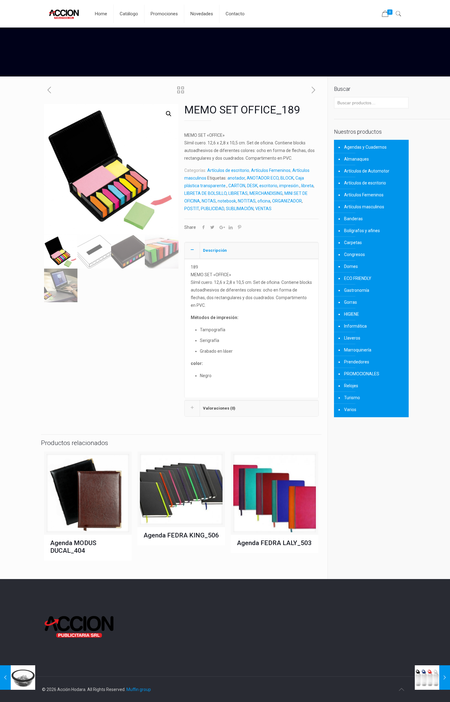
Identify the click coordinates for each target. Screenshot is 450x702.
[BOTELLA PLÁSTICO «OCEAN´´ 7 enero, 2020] (432, 677)
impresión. (289, 185)
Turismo (352, 397)
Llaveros (352, 338)
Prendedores (356, 361)
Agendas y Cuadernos (365, 147)
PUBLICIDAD (212, 208)
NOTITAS (247, 201)
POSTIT (191, 208)
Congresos (354, 254)
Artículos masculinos (364, 206)
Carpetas (353, 242)
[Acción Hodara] (64, 14)
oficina (263, 201)
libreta (307, 185)
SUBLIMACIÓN (239, 208)
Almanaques (356, 159)
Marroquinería (357, 349)
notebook (227, 201)
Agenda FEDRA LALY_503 (274, 543)
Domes (351, 266)
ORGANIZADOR (287, 201)
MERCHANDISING (266, 193)
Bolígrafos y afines (362, 230)
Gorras (350, 302)
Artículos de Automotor (366, 171)
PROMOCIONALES (361, 373)
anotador (236, 178)
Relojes (351, 385)
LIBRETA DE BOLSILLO (205, 193)
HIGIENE (351, 314)
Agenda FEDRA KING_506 (181, 535)
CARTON (236, 185)
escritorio (268, 185)
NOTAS (209, 201)
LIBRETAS (238, 193)
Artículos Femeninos (271, 170)
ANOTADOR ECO (263, 178)
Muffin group (138, 689)
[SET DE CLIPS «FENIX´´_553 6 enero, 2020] (17, 677)
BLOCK (287, 178)
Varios (350, 409)
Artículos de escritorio (228, 170)
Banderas (353, 218)
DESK (252, 185)
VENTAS (263, 208)
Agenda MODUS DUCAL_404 (73, 546)
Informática (355, 326)
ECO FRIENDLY (357, 278)
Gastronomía (356, 290)
